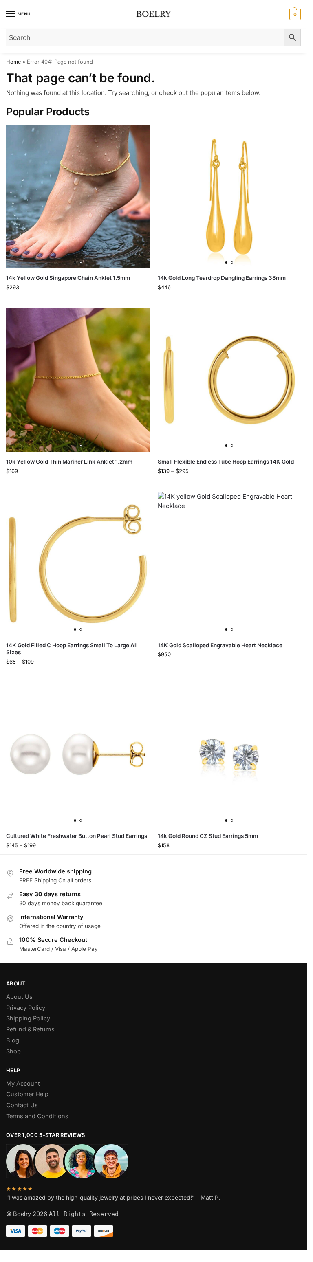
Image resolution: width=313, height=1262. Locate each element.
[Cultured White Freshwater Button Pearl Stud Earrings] (78, 755)
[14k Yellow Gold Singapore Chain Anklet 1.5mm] (78, 196)
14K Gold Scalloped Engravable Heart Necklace (220, 645)
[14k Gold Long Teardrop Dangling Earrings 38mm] (229, 196)
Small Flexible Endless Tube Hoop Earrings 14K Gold (226, 461)
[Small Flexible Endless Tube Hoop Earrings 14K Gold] (229, 380)
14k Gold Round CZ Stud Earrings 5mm (208, 836)
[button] (294, 14)
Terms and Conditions (37, 1116)
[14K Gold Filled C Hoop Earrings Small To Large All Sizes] (78, 563)
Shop (13, 1051)
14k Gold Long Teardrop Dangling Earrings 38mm (222, 278)
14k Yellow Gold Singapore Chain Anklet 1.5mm (68, 278)
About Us (19, 996)
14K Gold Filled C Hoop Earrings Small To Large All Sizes (72, 649)
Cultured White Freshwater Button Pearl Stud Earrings (76, 836)
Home (13, 62)
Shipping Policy (28, 1018)
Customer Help (27, 1094)
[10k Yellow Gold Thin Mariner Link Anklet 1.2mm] (78, 380)
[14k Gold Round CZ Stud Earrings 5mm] (229, 755)
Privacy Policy (25, 1007)
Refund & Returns (30, 1029)
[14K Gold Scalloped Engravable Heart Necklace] (229, 563)
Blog (12, 1040)
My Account (23, 1083)
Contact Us (22, 1105)
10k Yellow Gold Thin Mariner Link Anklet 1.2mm (69, 461)
